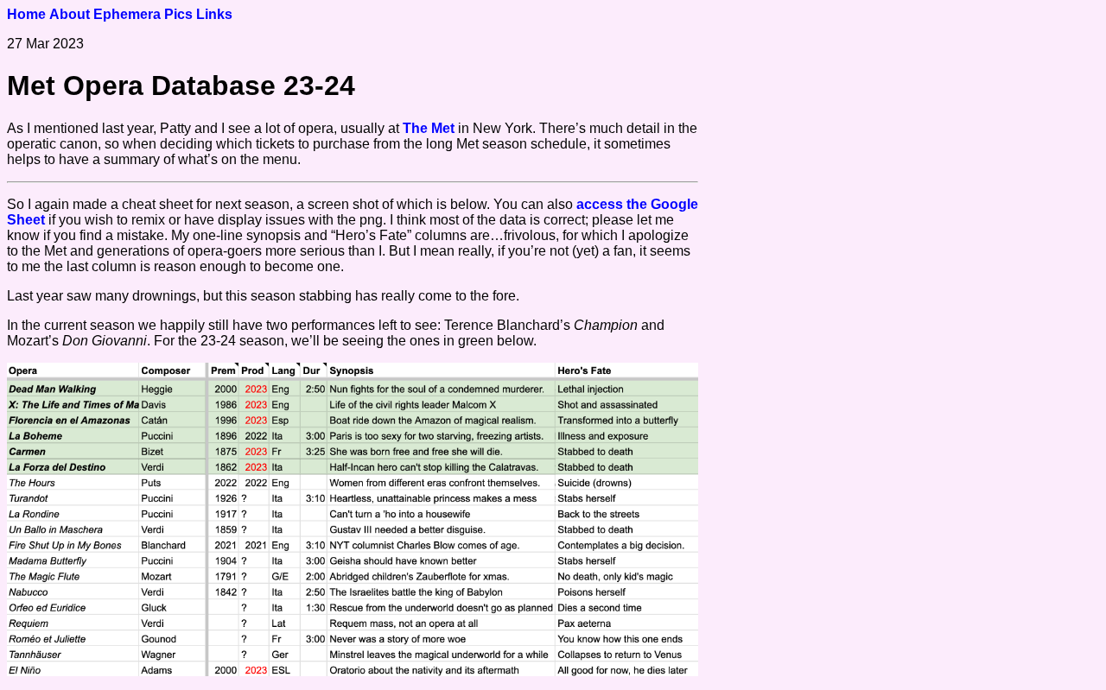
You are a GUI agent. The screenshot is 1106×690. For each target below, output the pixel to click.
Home (26, 14)
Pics (178, 14)
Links (214, 14)
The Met (428, 128)
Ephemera (127, 14)
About (69, 14)
